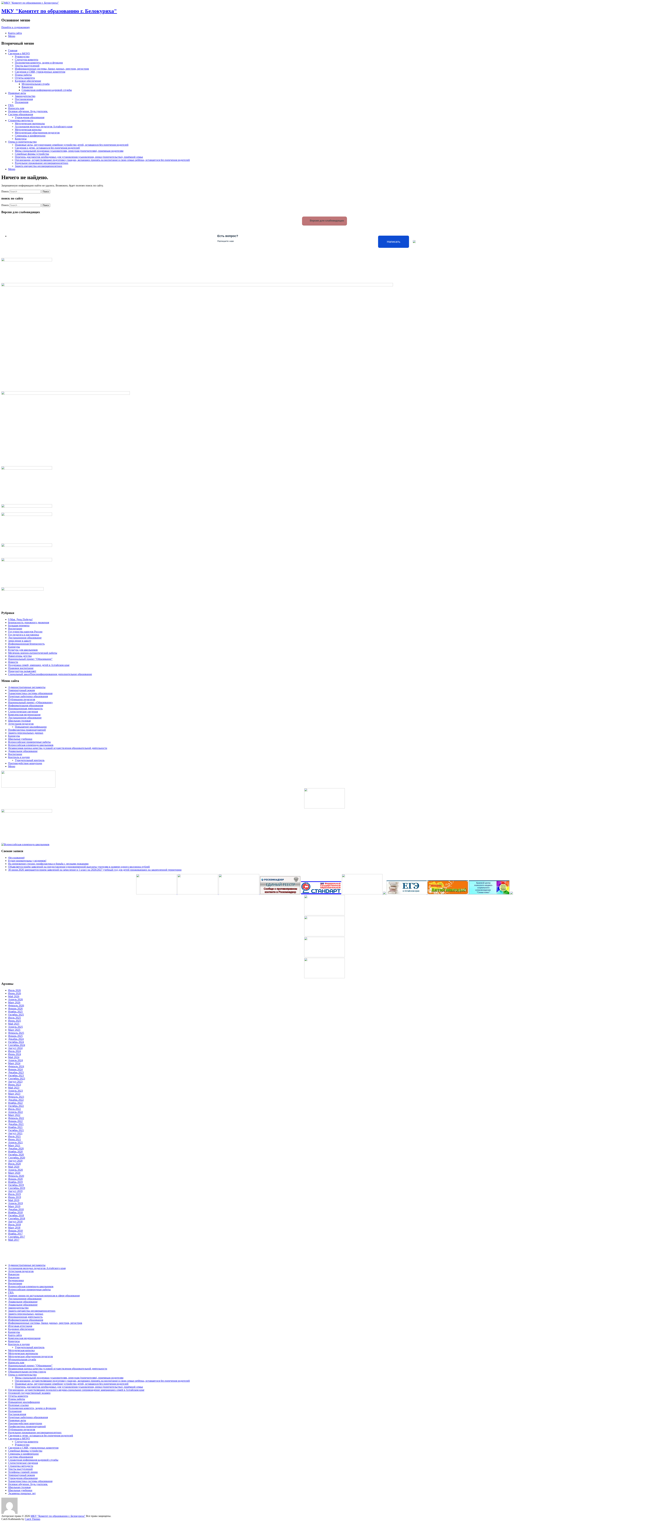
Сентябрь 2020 (16, 1157)
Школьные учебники (20, 739)
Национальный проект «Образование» (30, 702)
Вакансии (27, 87)
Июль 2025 (14, 1017)
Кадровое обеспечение (28, 80)
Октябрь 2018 (16, 1215)
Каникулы (14, 646)
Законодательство (25, 96)
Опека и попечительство (22, 141)
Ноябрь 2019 (15, 1182)
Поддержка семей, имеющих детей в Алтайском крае (38, 665)
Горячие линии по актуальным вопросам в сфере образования (44, 1295)
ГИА (11, 105)
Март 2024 (14, 1063)
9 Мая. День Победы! (20, 619)
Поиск (5, 191)
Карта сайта (15, 33)
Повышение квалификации (31, 726)
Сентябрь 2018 (16, 1218)
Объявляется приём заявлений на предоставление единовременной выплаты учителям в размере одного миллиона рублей (79, 866)
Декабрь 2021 (16, 1124)
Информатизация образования (25, 705)
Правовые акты (17, 93)
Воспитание (15, 628)
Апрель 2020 (15, 1169)
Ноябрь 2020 (15, 1151)
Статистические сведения (23, 711)
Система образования (20, 114)
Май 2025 (13, 1023)
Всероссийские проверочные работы (29, 742)
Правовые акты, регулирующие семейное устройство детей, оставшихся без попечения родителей (71, 144)
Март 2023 (14, 1093)
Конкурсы (21, 138)
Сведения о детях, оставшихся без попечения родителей (47, 147)
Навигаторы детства (20, 656)
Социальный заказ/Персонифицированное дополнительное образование (50, 674)
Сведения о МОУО (19, 53)
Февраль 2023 (16, 1096)
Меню (11, 36)
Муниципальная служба (36, 83)
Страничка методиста (20, 120)
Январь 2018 (15, 1230)
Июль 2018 (14, 1224)
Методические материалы (30, 123)
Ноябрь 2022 (15, 1102)
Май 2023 (13, 1087)
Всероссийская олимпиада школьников (30, 745)
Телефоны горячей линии (23, 1472)
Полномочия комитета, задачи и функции (39, 62)
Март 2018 (14, 1227)
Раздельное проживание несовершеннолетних (41, 163)
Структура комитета (26, 59)
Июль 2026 (14, 990)
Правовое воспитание (20, 668)
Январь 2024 (15, 1069)
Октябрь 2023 (16, 1075)
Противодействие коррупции (25, 763)
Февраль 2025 (16, 1032)
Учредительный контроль (29, 760)
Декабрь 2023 (16, 1072)
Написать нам (16, 108)
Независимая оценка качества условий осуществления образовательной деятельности (57, 748)
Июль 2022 (14, 1109)
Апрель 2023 (15, 1090)
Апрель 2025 (15, 1026)
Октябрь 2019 (16, 1185)
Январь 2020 (15, 1179)
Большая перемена (18, 625)
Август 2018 (15, 1221)
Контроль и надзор (19, 757)
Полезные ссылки (18, 1405)
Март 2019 (14, 1206)
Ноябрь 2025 (15, 1011)
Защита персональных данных (25, 732)
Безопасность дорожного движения (28, 622)
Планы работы (23, 74)
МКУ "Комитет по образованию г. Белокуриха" (59, 11)
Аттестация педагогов (21, 723)
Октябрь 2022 (16, 1105)
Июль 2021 (14, 1136)
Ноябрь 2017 (15, 1233)
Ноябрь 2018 (15, 1212)
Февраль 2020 (16, 1175)
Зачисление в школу (19, 640)
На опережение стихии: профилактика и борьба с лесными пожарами (48, 863)
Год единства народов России (25, 631)
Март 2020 (14, 1172)
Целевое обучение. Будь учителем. (28, 111)
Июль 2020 (14, 1163)
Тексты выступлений (27, 65)
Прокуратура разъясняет (22, 671)
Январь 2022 (15, 1121)
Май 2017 (13, 1239)
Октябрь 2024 (16, 1042)
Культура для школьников (23, 649)
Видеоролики (16, 1280)
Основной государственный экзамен (29, 1393)
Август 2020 (15, 1160)
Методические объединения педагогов (37, 132)
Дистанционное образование (25, 637)
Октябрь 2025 (16, 1014)
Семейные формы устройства (32, 153)
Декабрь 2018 (16, 1209)
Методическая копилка (28, 129)
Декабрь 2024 (16, 1039)
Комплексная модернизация (24, 714)
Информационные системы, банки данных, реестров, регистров (52, 68)
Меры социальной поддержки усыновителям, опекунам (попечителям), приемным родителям (69, 150)
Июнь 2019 (14, 1197)
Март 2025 (14, 1029)
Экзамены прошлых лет (22, 1493)
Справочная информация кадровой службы (47, 90)
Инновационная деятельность (25, 708)
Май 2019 (13, 1200)
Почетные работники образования (28, 696)
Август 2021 (15, 1133)
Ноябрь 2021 (15, 1127)
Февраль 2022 (16, 1118)
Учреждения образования (29, 117)
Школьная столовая (19, 720)
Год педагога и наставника (23, 634)
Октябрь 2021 (16, 1130)
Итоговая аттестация (20, 1326)
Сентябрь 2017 (16, 1236)
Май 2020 (13, 1166)
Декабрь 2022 (16, 1099)
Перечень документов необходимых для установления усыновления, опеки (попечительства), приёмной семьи (79, 157)
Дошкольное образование (23, 751)
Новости (13, 662)
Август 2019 (15, 1191)
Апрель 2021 (15, 1142)
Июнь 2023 (14, 1084)
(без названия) (16, 857)
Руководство (22, 56)
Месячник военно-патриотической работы (32, 652)
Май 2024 (13, 1057)
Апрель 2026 (15, 999)
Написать (393, 241)
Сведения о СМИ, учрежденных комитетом (40, 71)
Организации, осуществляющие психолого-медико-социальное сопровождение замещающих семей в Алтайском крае (76, 1389)
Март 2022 (14, 1115)
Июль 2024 (14, 1051)
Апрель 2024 (15, 1060)
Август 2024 (15, 1048)
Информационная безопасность (26, 643)
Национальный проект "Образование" (30, 659)
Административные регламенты (26, 687)
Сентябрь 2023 (16, 1078)
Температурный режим (21, 690)
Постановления (24, 99)
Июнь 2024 (14, 1054)
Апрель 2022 (15, 1112)
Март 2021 (14, 1145)
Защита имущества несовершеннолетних (38, 166)
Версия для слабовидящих (326, 220)
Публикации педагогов (21, 699)
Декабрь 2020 (16, 1148)
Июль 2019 (14, 1194)
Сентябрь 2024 (16, 1045)
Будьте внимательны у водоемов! (27, 860)
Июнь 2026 (14, 993)
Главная (12, 50)
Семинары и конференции (30, 135)
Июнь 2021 (14, 1139)
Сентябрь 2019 (16, 1188)
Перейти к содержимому (15, 27)
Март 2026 (14, 1002)
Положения (21, 102)
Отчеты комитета (25, 77)
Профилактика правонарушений (27, 729)
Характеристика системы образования (30, 693)
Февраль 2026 (16, 1005)
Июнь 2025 (14, 1020)
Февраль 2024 (16, 1066)
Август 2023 (15, 1081)
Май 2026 (13, 996)
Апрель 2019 (15, 1203)
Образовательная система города (27, 1371)
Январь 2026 (15, 1008)
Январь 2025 (15, 1036)
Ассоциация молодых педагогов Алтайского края (43, 126)
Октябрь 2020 (16, 1154)
